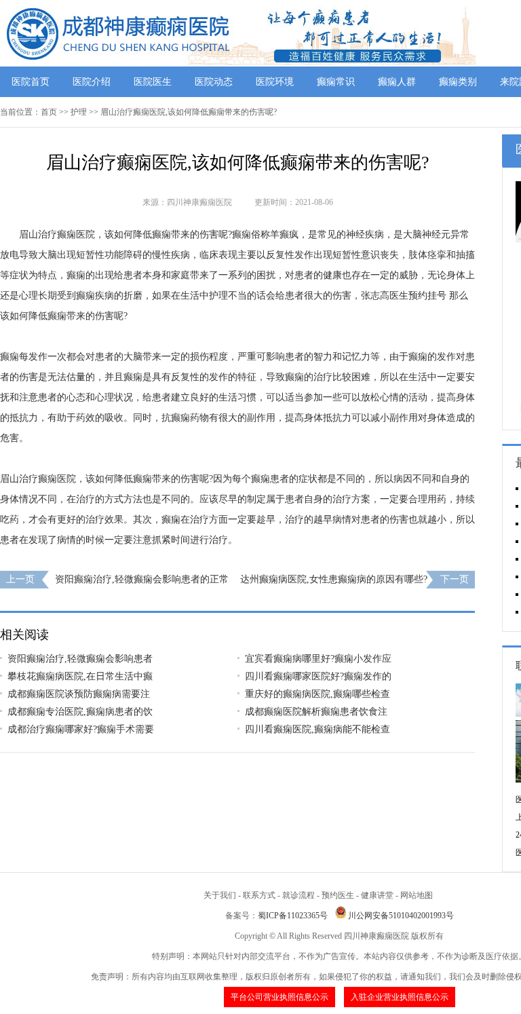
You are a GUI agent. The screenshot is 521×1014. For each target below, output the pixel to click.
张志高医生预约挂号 (403, 295)
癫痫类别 (458, 82)
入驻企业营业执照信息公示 (399, 997)
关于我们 (220, 895)
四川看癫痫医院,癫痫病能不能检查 (317, 729)
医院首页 (31, 82)
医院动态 (214, 82)
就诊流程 (298, 895)
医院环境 (275, 82)
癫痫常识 (336, 82)
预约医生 (338, 895)
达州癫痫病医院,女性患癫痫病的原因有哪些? (333, 579)
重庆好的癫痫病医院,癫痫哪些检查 (317, 694)
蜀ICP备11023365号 (293, 915)
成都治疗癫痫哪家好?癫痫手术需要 (80, 729)
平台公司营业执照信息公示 (279, 997)
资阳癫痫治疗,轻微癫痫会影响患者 (80, 659)
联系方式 (259, 895)
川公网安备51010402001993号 (401, 915)
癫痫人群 (397, 82)
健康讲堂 (377, 895)
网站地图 (416, 895)
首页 (49, 112)
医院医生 (153, 82)
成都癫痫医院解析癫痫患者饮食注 (316, 712)
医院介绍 (92, 82)
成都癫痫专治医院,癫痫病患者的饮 (80, 712)
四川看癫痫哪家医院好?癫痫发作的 (318, 676)
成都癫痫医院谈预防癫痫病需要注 (78, 694)
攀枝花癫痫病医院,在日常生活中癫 (80, 676)
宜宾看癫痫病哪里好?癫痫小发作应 (318, 659)
